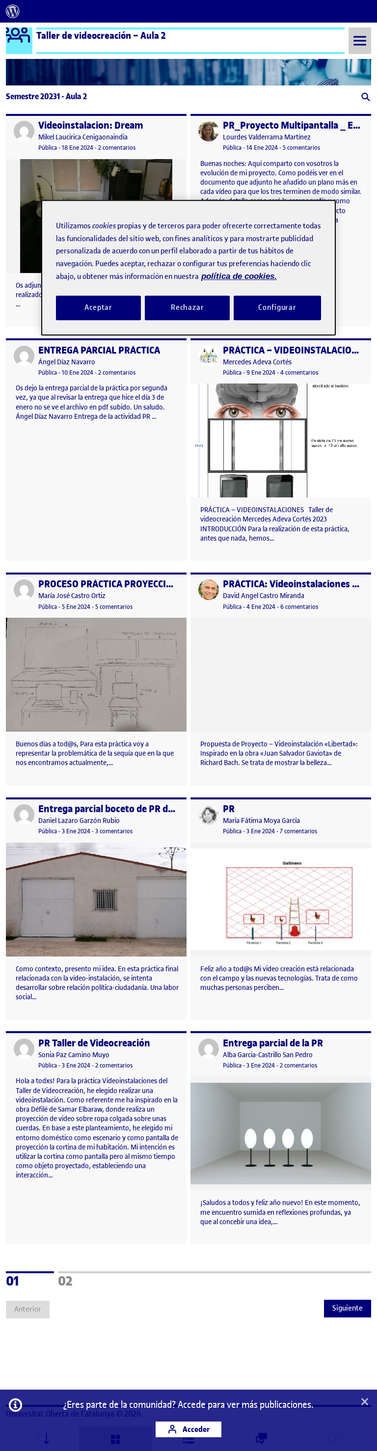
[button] (365, 98)
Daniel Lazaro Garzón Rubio (79, 820)
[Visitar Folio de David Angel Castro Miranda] (208, 589)
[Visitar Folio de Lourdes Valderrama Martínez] (208, 131)
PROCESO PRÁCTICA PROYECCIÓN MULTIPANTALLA (145, 584)
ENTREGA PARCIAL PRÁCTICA (99, 350)
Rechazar (187, 307)
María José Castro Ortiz (72, 596)
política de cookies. (239, 276)
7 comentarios (298, 831)
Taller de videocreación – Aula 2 (101, 35)
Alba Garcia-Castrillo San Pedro (268, 1055)
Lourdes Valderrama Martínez (267, 137)
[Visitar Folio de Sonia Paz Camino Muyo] (24, 1049)
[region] (188, 267)
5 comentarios (301, 147)
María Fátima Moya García (261, 820)
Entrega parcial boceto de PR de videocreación (136, 809)
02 (78, 1279)
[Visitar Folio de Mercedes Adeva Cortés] (208, 356)
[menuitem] (13, 11)
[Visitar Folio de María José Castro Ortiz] (24, 589)
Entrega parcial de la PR (273, 1043)
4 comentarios (299, 372)
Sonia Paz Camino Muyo (73, 1055)
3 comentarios (114, 831)
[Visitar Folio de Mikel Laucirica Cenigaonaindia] (24, 131)
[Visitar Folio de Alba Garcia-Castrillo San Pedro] (208, 1049)
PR (229, 809)
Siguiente (347, 1308)
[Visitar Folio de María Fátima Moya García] (208, 814)
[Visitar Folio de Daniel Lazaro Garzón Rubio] (24, 814)
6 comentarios (299, 606)
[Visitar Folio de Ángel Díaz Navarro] (24, 356)
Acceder (195, 1429)
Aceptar (98, 307)
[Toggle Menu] (359, 40)
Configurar (277, 307)
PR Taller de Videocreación (94, 1043)
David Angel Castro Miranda (263, 596)
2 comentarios (116, 147)
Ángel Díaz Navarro (66, 362)
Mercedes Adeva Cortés (257, 362)
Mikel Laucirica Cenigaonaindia (83, 137)
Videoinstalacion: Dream (90, 125)
